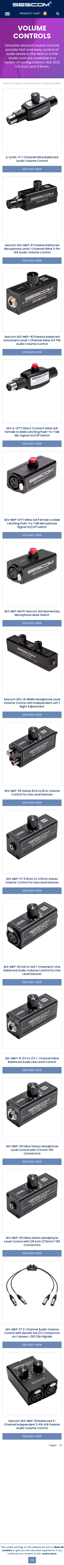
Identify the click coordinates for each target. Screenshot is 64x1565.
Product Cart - (33, 13)
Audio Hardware (32, 83)
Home (6, 83)
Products (16, 83)
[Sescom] (32, 3)
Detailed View (32, 169)
